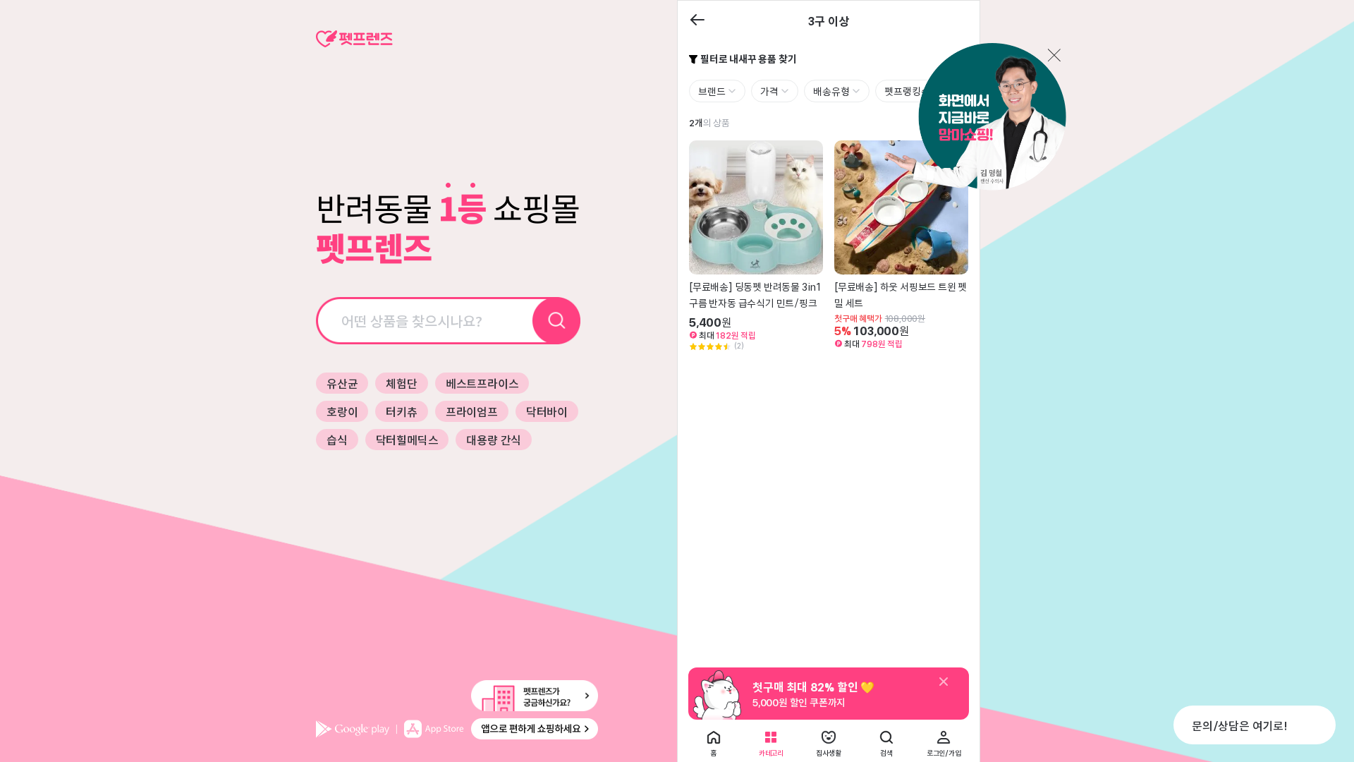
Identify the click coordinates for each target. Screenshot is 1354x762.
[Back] (697, 21)
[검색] (556, 320)
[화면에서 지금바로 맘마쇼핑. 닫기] (974, 118)
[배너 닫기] (943, 683)
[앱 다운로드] (457, 728)
